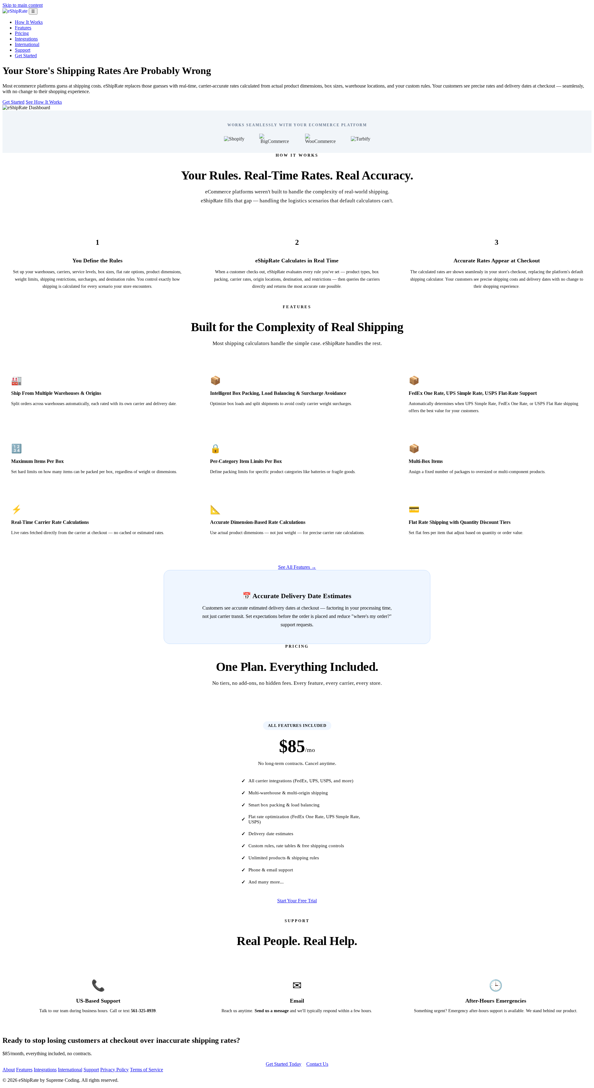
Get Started (26, 55)
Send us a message (272, 1010)
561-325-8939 (143, 1010)
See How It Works (44, 102)
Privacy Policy (114, 1069)
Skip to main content (22, 5)
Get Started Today (283, 1064)
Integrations (26, 38)
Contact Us (317, 1064)
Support (22, 50)
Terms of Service (146, 1069)
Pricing (22, 33)
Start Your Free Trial (297, 900)
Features (23, 27)
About (8, 1069)
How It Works (29, 22)
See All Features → (297, 567)
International (27, 44)
